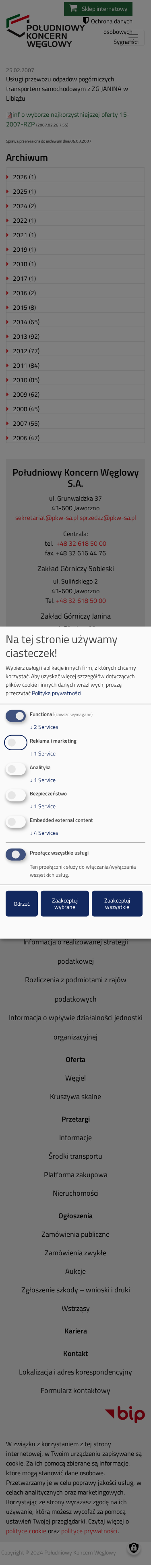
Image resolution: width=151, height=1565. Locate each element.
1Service (43, 753)
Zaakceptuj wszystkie (117, 903)
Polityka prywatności (56, 693)
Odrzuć (22, 903)
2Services (44, 727)
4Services (44, 833)
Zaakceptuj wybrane (65, 903)
